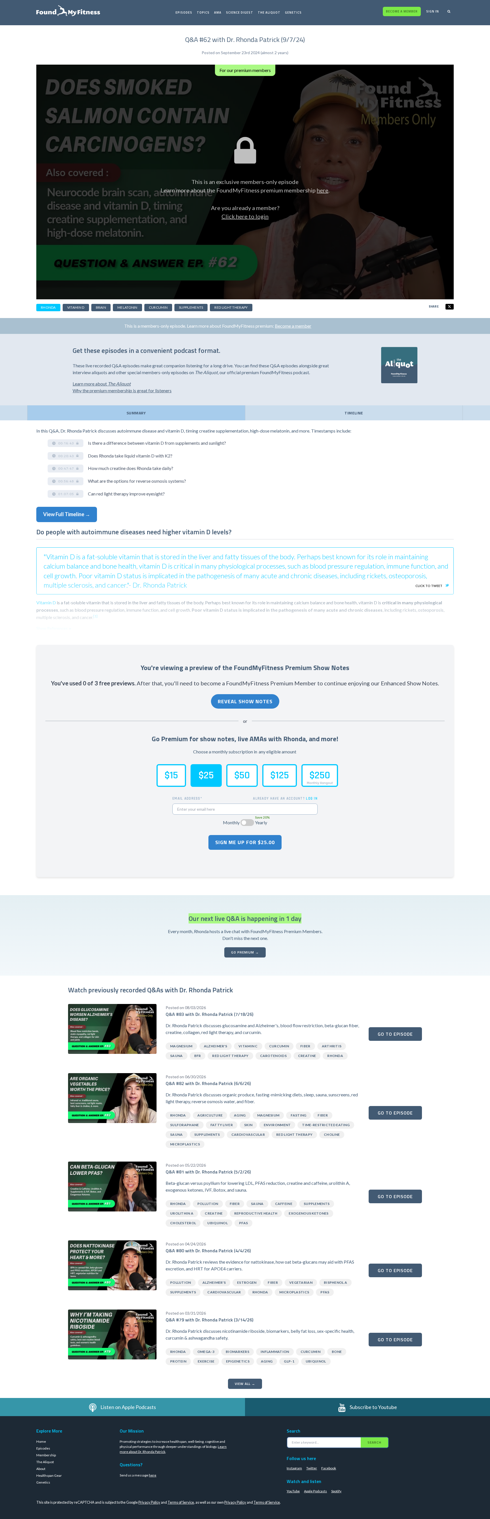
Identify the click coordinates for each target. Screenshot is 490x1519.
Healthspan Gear (49, 1475)
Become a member (402, 11)
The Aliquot (269, 12)
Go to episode (395, 1034)
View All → (245, 1383)
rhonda (48, 307)
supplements (191, 307)
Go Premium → (245, 952)
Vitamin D (46, 602)
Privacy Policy (149, 1502)
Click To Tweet (428, 586)
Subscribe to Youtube (373, 1407)
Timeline (354, 413)
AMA (217, 12)
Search (374, 1442)
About (40, 1469)
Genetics (293, 12)
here (322, 190)
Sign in (432, 11)
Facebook (328, 1468)
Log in (312, 798)
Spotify (336, 1491)
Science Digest (239, 12)
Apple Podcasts (315, 1491)
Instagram (294, 1468)
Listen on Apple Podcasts (128, 1407)
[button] (65, 443)
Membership (46, 1455)
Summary (136, 413)
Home (41, 1441)
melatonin (127, 307)
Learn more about (102, 383)
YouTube (293, 1491)
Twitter (311, 1468)
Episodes (184, 12)
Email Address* (187, 798)
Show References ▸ (53, 628)
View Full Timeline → (66, 514)
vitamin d (76, 307)
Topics (203, 12)
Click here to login (245, 216)
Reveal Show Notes (245, 701)
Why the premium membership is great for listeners (122, 390)
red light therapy (231, 307)
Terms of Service (181, 1502)
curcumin (158, 307)
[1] (95, 616)
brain (101, 307)
